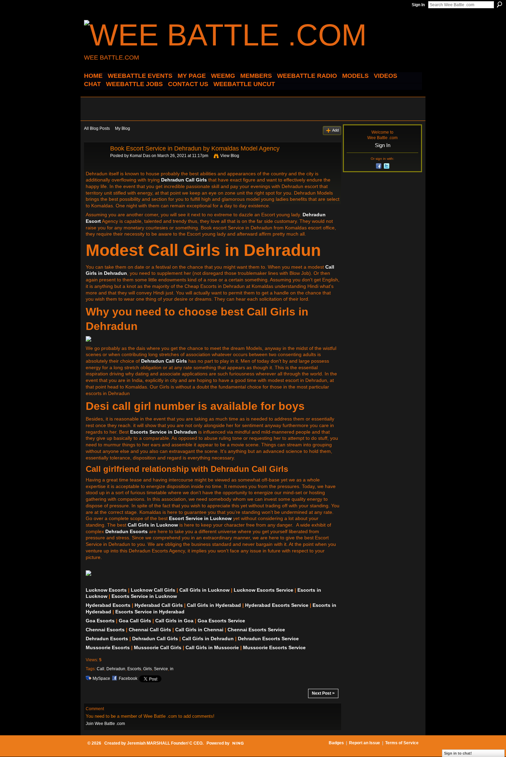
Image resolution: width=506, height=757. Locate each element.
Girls (147, 668)
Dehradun (115, 668)
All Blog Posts (97, 128)
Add (335, 130)
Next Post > (323, 693)
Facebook (128, 678)
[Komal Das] (95, 164)
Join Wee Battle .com (105, 723)
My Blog (122, 128)
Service (161, 668)
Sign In (418, 4)
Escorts (134, 668)
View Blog (229, 155)
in (171, 668)
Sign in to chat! (458, 753)
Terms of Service (402, 742)
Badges (336, 742)
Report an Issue (364, 742)
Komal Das (140, 155)
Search (499, 4)
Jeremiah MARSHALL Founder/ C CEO (164, 743)
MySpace (101, 678)
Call (100, 668)
